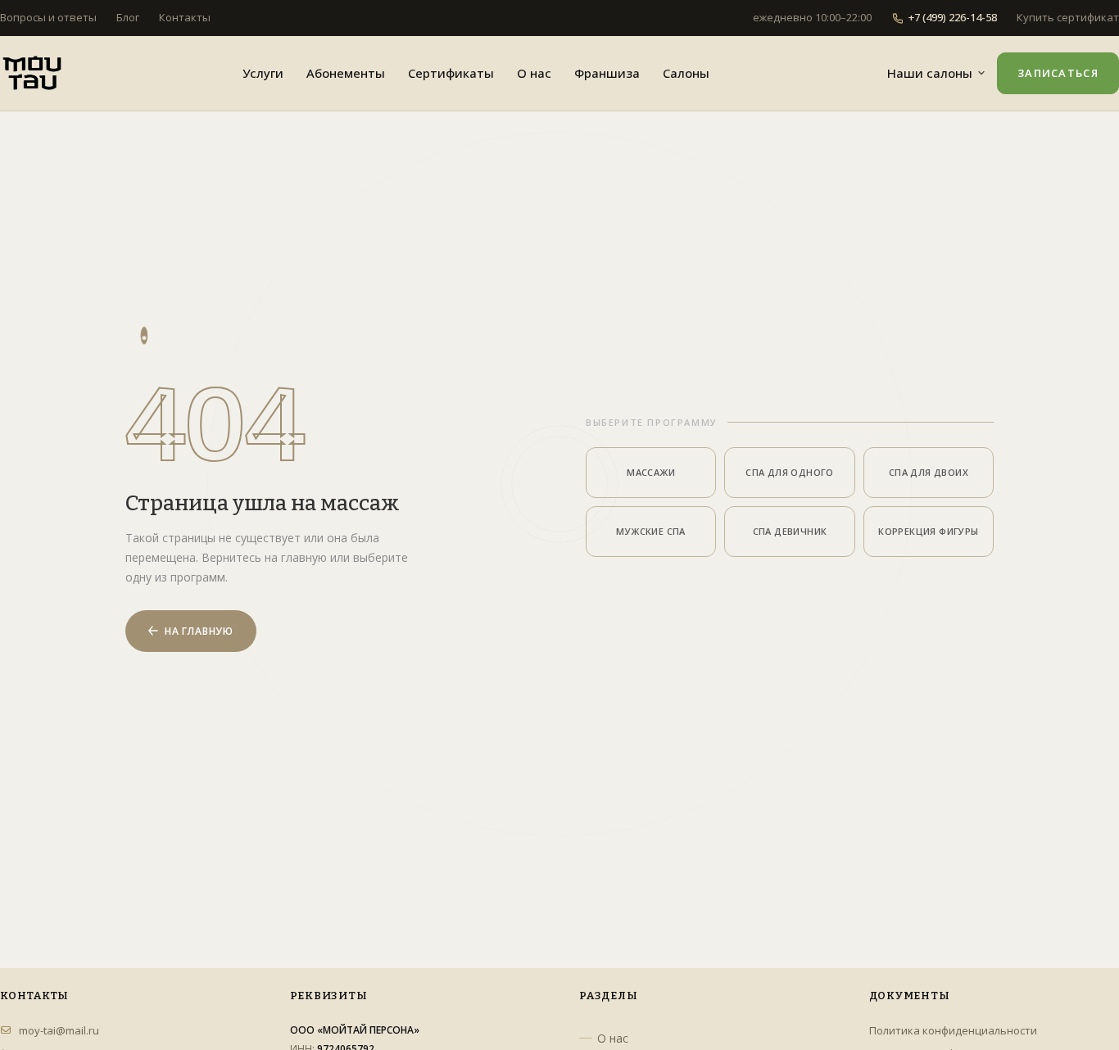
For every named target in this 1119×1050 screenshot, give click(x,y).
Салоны (686, 73)
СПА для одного (789, 472)
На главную (199, 631)
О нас (534, 73)
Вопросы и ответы (48, 17)
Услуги (262, 73)
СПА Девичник (790, 531)
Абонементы (345, 73)
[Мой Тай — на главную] (32, 73)
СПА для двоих (928, 472)
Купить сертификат (1068, 17)
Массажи (651, 472)
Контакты (185, 17)
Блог (127, 17)
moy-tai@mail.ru (59, 1030)
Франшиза (607, 73)
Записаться (1058, 73)
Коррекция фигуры (928, 531)
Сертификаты (451, 73)
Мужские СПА (650, 531)
